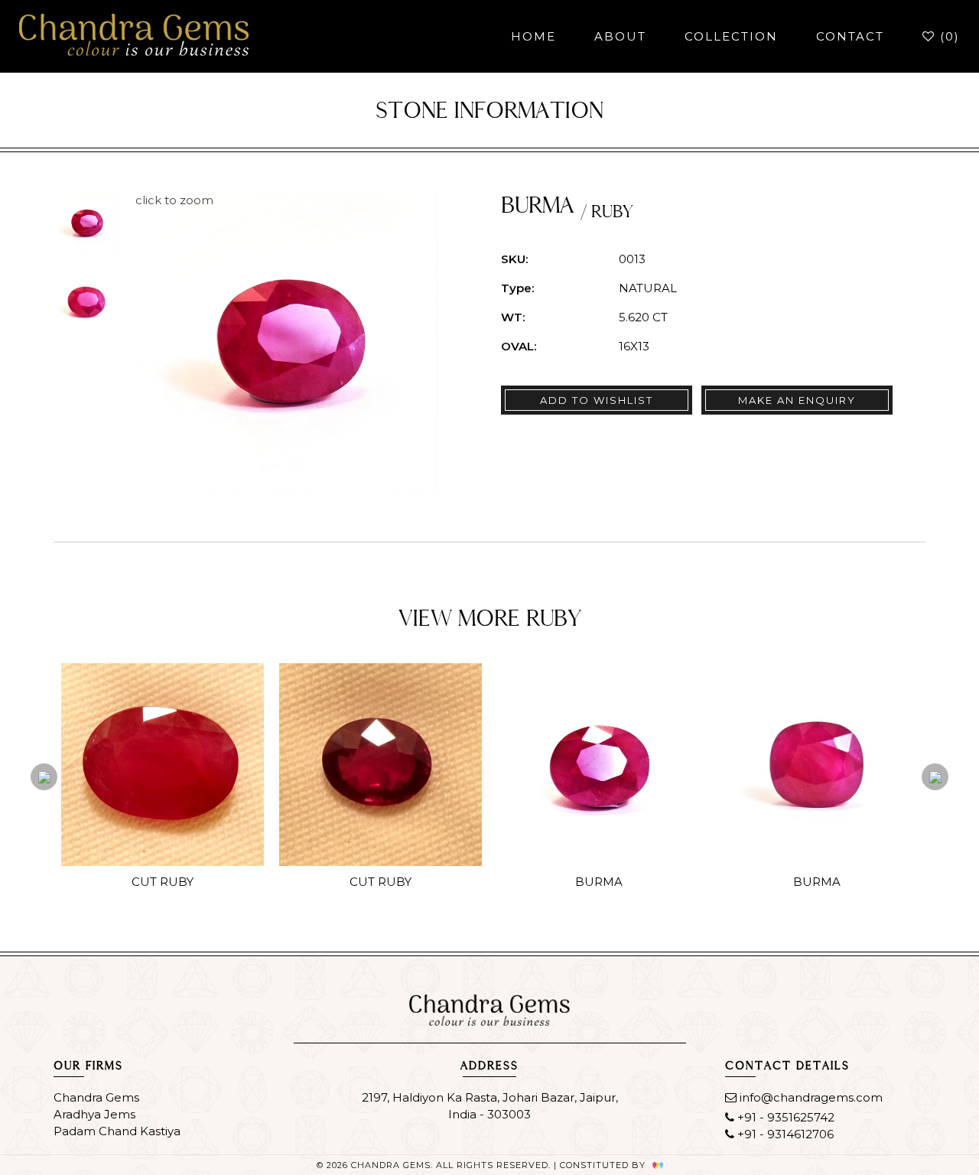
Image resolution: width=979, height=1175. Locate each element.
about (620, 36)
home (533, 36)
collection (731, 36)
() (947, 36)
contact (850, 36)
